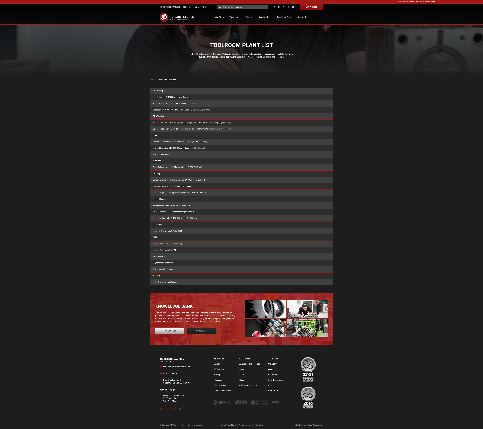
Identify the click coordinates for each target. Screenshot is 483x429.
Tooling (217, 374)
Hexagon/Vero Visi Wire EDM (164, 250)
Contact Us (273, 390)
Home (153, 79)
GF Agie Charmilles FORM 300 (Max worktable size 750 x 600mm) (179, 148)
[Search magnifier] (220, 7)
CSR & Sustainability (248, 385)
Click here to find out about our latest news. (393, 2)
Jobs (241, 369)
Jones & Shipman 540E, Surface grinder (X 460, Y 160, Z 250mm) (179, 180)
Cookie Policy (257, 425)
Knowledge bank (275, 380)
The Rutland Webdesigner (312, 425)
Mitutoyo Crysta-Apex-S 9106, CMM (167, 231)
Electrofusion (220, 385)
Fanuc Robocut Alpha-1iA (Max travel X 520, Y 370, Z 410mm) (177, 167)
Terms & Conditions (228, 425)
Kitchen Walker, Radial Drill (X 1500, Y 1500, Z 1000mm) (175, 218)
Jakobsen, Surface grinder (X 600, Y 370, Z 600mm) (173, 186)
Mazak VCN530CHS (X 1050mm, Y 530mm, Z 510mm (174, 103)
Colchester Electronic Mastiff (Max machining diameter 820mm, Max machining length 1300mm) (192, 129)
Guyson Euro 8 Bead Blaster (164, 263)
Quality (242, 380)
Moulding (218, 380)
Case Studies (274, 374)
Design (217, 364)
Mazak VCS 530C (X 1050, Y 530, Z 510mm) (170, 97)
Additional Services (222, 390)
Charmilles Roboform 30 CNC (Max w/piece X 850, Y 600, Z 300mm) (180, 142)
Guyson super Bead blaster (164, 269)
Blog (270, 385)
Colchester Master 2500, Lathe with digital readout (173, 212)
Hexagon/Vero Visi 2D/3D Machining (167, 244)
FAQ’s (241, 374)
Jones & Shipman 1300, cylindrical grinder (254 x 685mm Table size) (180, 193)
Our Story (272, 364)
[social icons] (274, 7)
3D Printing (219, 369)
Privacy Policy (244, 425)
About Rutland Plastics (249, 364)
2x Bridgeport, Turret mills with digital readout (171, 205)
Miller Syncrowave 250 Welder (165, 282)
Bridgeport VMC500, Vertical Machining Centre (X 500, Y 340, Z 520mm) (181, 110)
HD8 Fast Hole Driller (161, 154)
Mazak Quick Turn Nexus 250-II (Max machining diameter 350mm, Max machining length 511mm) (192, 123)
